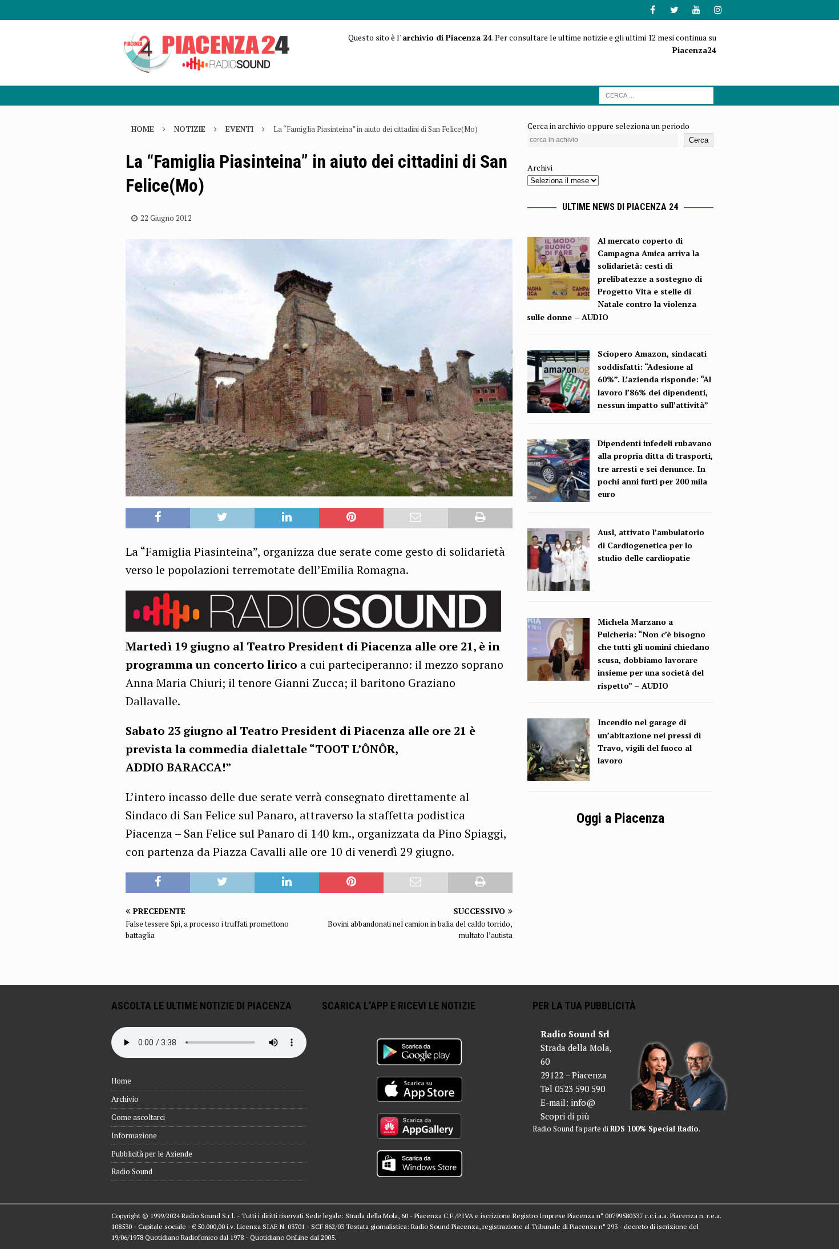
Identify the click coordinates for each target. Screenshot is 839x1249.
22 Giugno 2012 (166, 218)
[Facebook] (653, 10)
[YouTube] (696, 10)
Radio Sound (131, 1171)
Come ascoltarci (138, 1117)
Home (121, 1081)
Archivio (125, 1099)
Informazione (134, 1135)
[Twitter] (674, 10)
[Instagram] (718, 10)
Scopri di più (564, 1116)
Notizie (189, 129)
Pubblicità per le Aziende (151, 1154)
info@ (583, 1102)
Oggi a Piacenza (620, 818)
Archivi (539, 167)
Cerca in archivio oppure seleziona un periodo (608, 125)
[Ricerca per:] (656, 94)
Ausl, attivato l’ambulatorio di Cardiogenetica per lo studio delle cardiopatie (651, 545)
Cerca (698, 140)
